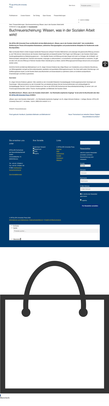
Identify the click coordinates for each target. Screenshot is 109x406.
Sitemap (58, 149)
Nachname (83, 178)
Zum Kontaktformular (15, 174)
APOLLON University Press (20, 95)
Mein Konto (72, 5)
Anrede (82, 163)
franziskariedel (33, 27)
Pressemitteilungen (60, 15)
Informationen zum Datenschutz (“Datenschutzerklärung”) (26, 220)
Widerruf (59, 160)
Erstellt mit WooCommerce (53, 220)
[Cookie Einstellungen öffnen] (13, 259)
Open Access (47, 15)
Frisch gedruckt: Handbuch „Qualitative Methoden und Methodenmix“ (30, 114)
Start (10, 24)
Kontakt (58, 156)
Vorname (83, 170)
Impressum (59, 158)
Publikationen (13, 15)
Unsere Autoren (25, 15)
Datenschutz (60, 153)
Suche (15, 228)
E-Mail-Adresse (84, 186)
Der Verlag (36, 15)
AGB (57, 151)
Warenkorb (17, 239)
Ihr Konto (16, 226)
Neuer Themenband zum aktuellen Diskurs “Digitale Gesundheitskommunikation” (84, 115)
